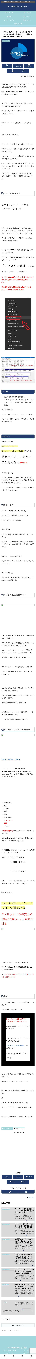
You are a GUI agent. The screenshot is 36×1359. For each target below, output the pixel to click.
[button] (23, 71)
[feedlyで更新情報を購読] (9, 1192)
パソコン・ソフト (8, 1128)
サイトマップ (27, 1350)
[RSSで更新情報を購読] (26, 1192)
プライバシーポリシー (9, 1350)
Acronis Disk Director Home (10, 759)
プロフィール (9, 1353)
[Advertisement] (18, 1152)
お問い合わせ (27, 1353)
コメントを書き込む (18, 1325)
